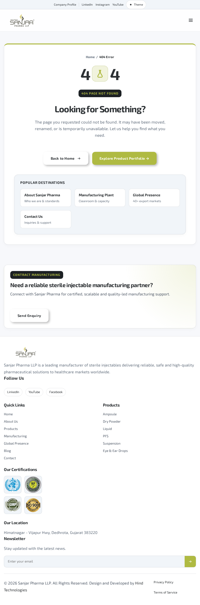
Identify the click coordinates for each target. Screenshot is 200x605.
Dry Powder (112, 421)
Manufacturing (15, 436)
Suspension (111, 443)
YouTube (117, 4)
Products (11, 429)
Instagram (103, 4)
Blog (7, 451)
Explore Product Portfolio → (125, 158)
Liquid (107, 429)
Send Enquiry (29, 315)
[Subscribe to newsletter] (190, 561)
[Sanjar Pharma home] (22, 20)
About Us (11, 421)
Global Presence (16, 443)
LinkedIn (87, 4)
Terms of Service (165, 592)
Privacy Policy (163, 582)
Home (90, 57)
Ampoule (110, 414)
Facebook (56, 392)
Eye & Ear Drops (115, 451)
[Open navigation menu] (190, 20)
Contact (10, 458)
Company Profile (65, 4)
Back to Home (63, 158)
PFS (106, 436)
